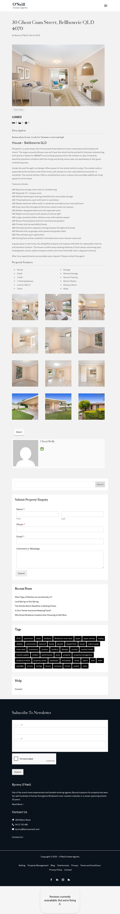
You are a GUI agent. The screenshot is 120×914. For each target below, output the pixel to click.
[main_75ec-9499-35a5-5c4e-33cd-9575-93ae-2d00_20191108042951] (25, 307)
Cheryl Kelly (47, 441)
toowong (57, 666)
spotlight (20, 666)
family (51, 644)
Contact (18, 689)
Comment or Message (28, 548)
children (19, 644)
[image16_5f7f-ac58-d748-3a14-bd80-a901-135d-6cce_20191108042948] (25, 406)
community (31, 644)
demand (42, 644)
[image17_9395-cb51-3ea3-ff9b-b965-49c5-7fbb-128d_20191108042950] (91, 406)
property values (40, 660)
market (74, 649)
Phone (20, 524)
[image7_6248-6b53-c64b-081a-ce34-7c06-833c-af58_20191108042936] (25, 373)
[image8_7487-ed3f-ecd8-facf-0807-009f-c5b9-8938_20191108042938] (91, 340)
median (35, 655)
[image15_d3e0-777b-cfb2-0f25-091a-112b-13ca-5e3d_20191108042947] (58, 406)
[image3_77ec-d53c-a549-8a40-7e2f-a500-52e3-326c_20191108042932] (91, 307)
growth (60, 644)
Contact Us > (18, 837)
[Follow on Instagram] (63, 879)
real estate (66, 660)
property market (23, 660)
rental (76, 660)
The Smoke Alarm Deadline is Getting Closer (35, 606)
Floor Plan (18, 109)
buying (100, 638)
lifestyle (65, 649)
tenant (48, 666)
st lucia (30, 666)
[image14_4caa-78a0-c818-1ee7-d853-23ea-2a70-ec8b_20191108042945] (91, 373)
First (18, 518)
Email (42, 449)
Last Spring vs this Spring (27, 601)
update (76, 666)
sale (93, 660)
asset (38, 638)
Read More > (18, 804)
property (66, 655)
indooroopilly (93, 644)
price (58, 655)
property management (83, 655)
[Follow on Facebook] (51, 879)
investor (44, 649)
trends (67, 666)
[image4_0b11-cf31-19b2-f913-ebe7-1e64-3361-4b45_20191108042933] (25, 340)
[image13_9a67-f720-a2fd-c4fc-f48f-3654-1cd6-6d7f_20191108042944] (58, 373)
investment (33, 649)
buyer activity (89, 638)
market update (22, 655)
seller (100, 660)
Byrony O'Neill (21, 35)
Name (20, 509)
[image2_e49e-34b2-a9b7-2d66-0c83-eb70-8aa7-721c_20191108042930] (58, 307)
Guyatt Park (71, 644)
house (82, 644)
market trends (87, 649)
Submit (21, 573)
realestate (54, 660)
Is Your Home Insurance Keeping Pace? (33, 610)
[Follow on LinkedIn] (57, 879)
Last (63, 518)
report (85, 660)
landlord (55, 649)
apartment (28, 638)
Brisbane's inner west (63, 638)
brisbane (47, 638)
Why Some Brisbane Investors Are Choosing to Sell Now (41, 615)
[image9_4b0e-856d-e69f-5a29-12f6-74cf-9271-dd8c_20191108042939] (58, 340)
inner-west (20, 649)
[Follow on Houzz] (68, 879)
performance (47, 655)
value (85, 666)
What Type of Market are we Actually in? (33, 597)
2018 (18, 638)
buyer (78, 638)
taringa (39, 666)
